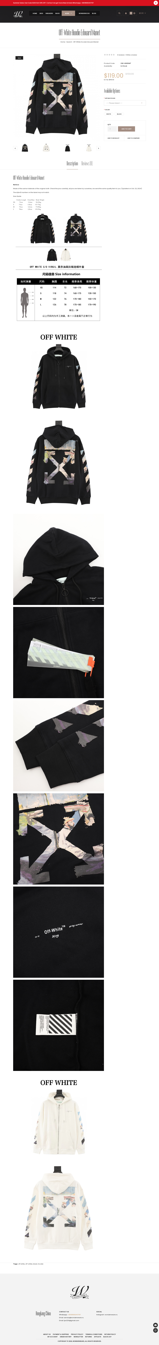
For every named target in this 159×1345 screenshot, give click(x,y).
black (35, 1264)
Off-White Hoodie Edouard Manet (85, 42)
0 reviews (120, 55)
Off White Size (110, 98)
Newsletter (78, 1337)
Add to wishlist (113, 138)
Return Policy (110, 1334)
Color (107, 110)
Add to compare (133, 138)
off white (21, 1264)
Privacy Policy (77, 1334)
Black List (107, 1337)
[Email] (155, 1325)
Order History (65, 1337)
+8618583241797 (74, 1315)
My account (52, 1337)
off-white (28, 1264)
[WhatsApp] (155, 1330)
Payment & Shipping (61, 1334)
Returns (88, 1337)
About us (47, 1334)
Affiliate (97, 1337)
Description (72, 163)
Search (69, 42)
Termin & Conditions (93, 1334)
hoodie (40, 1264)
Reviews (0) (86, 163)
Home (63, 42)
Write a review (131, 55)
